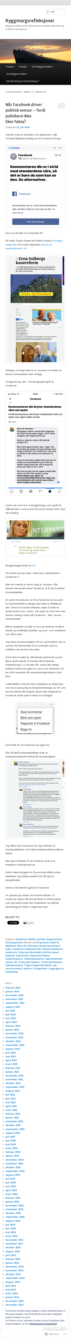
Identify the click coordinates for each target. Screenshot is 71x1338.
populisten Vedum (39, 955)
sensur (9, 962)
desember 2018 (14, 1205)
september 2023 (14, 1003)
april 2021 (11, 1106)
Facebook (17, 949)
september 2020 (14, 1129)
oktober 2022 (13, 1041)
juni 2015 (10, 1255)
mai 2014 (10, 1289)
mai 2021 (10, 1102)
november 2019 (14, 1163)
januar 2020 (12, 1155)
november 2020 (14, 1121)
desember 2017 (14, 1240)
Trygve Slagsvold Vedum (38, 965)
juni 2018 (10, 1228)
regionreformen (53, 959)
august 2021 (12, 1090)
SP (15, 962)
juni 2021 (10, 1098)
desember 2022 (14, 1033)
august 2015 (12, 1251)
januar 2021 (12, 1117)
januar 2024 (12, 991)
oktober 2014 (13, 1274)
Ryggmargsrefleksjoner (29, 21)
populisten (22, 955)
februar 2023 (12, 1026)
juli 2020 (10, 1136)
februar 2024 (12, 987)
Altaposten (42, 942)
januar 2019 (12, 1201)
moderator (11, 952)
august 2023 (12, 1007)
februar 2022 (12, 1068)
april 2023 (11, 1022)
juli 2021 (10, 1094)
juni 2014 (10, 1285)
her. (34, 565)
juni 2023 (10, 1014)
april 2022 (11, 1060)
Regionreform (54, 939)
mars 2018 (11, 1236)
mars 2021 (11, 1110)
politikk (41, 939)
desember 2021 (14, 1075)
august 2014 (12, 1282)
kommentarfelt (33, 949)
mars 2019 (11, 1194)
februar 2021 (12, 1113)
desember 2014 (14, 1266)
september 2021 (14, 1087)
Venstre (27, 968)
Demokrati (21, 939)
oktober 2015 (13, 1247)
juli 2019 (10, 1178)
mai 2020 (10, 1144)
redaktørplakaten (34, 959)
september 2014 (14, 1278)
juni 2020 (10, 1140)
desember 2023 (14, 995)
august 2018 (12, 1221)
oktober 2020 (13, 1125)
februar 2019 (12, 1198)
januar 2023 (12, 1029)
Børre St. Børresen (27, 946)
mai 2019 (10, 1186)
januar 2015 (12, 1262)
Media (32, 939)
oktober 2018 (13, 1213)
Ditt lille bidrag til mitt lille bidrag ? (22, 81)
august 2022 (12, 1049)
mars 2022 (11, 1064)
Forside (10, 66)
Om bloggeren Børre (42, 66)
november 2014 (14, 1270)
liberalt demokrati (52, 949)
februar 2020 (12, 1152)
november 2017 (14, 1243)
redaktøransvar (14, 959)
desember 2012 (14, 1304)
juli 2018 (10, 1224)
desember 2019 (14, 1159)
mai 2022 (10, 1056)
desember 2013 (14, 1301)
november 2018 (14, 1209)
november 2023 (14, 999)
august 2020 (12, 1133)
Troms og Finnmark (29, 962)
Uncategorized (13, 942)
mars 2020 (11, 1148)
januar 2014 (12, 1297)
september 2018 (14, 1217)
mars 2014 (11, 1293)
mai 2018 (10, 1232)
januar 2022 (12, 1071)
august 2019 (12, 1175)
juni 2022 (10, 1052)
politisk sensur (50, 952)
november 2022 (14, 1037)
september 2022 (14, 1045)
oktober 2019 (13, 1167)
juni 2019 (10, 1182)
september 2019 (14, 1171)
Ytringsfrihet (40, 968)
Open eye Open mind (30, 952)
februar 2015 (12, 1259)
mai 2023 (10, 1018)
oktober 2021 (13, 1083)
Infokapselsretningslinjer (43, 1324)
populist (10, 955)
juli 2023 (10, 1010)
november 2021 (14, 1079)
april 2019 (11, 1190)
